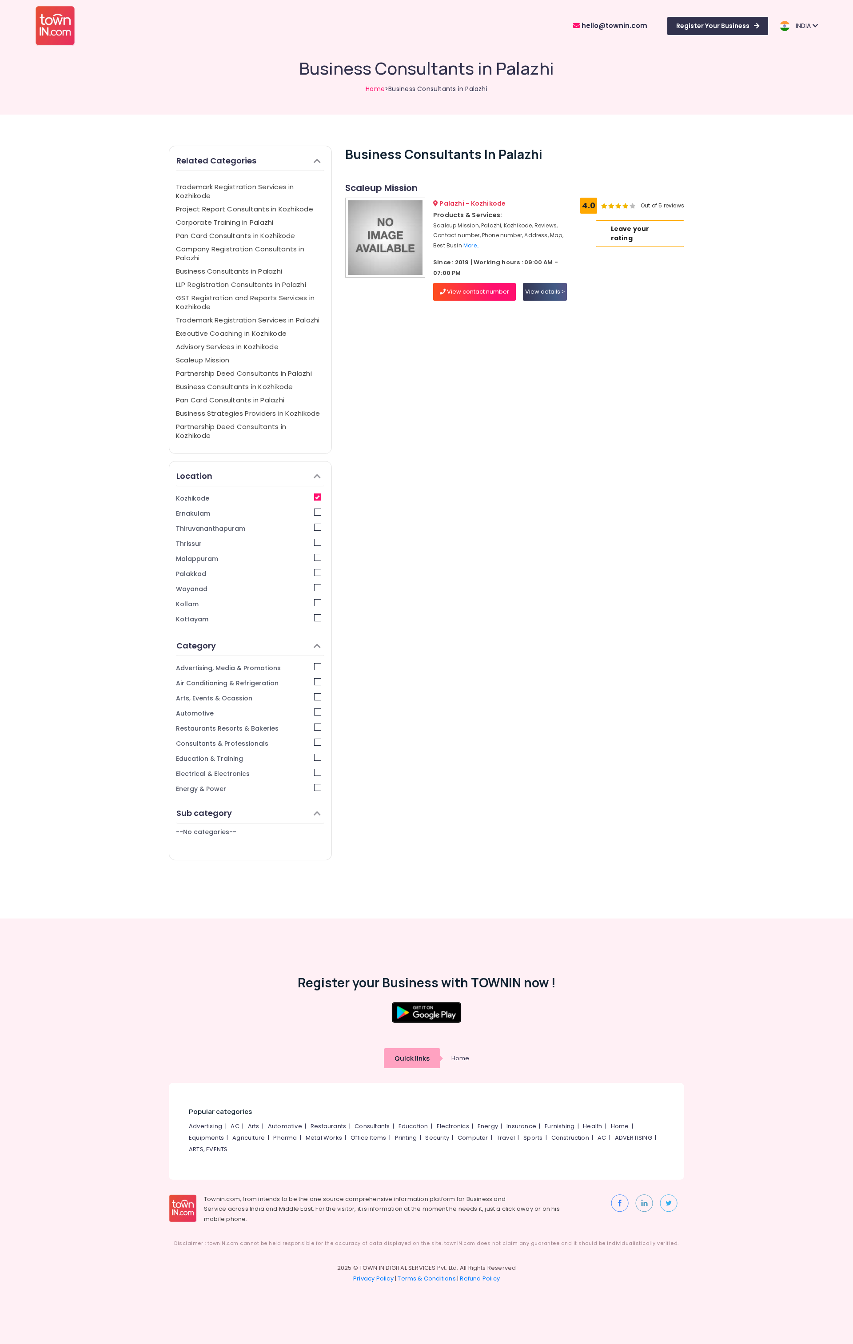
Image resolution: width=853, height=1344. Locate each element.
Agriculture (248, 1137)
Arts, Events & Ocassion (214, 698)
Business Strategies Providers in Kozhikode (248, 413)
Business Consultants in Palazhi (229, 271)
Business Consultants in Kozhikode (234, 386)
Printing (406, 1137)
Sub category (204, 813)
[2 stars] (633, 205)
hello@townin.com (613, 25)
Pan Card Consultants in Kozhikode (235, 235)
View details (543, 291)
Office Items (368, 1137)
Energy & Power (201, 788)
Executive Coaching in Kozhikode (231, 333)
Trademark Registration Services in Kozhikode (235, 191)
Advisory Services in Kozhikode (227, 346)
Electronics (453, 1126)
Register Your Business (712, 25)
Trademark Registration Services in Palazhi (247, 320)
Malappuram (197, 558)
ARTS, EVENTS (208, 1149)
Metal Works (324, 1137)
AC (235, 1126)
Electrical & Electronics (213, 773)
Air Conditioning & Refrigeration (227, 683)
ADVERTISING (633, 1137)
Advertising (205, 1126)
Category (196, 645)
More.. (471, 245)
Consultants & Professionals (222, 743)
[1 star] (625, 205)
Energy (488, 1126)
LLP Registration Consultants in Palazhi (241, 284)
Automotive (195, 713)
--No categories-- (206, 831)
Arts (253, 1126)
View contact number (477, 291)
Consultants (372, 1126)
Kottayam (192, 619)
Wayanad (191, 589)
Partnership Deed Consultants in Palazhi (244, 373)
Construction (570, 1137)
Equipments (206, 1137)
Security (437, 1137)
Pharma (285, 1137)
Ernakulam (193, 513)
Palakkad (191, 573)
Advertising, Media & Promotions (228, 668)
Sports (532, 1137)
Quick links (412, 1058)
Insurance (521, 1126)
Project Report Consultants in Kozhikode (244, 209)
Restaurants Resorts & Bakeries (227, 728)
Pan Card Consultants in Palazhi (230, 400)
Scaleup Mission (202, 360)
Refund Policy (480, 1278)
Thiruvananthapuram (210, 528)
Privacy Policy (373, 1278)
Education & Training (209, 758)
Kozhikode (192, 498)
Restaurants (328, 1126)
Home (375, 88)
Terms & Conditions (427, 1278)
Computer (473, 1137)
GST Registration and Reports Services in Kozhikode (245, 302)
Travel (506, 1137)
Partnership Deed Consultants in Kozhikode (231, 431)
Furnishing (559, 1126)
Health (592, 1126)
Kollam (187, 604)
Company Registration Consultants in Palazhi (240, 253)
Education (413, 1126)
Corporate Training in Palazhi (225, 222)
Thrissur (189, 543)
